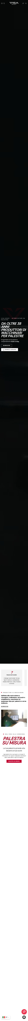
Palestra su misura (14, 761)
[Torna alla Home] (14, 3)
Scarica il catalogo (10, 349)
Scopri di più (6, 345)
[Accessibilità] (24, 1017)
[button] (2, 3)
